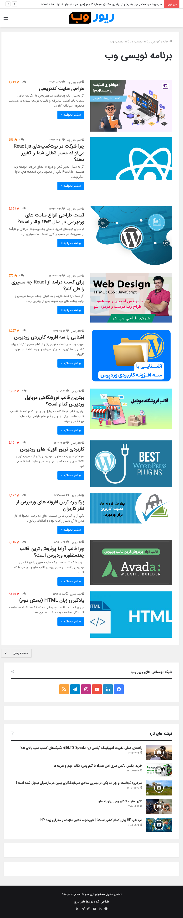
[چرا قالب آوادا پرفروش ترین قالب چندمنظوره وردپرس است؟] (131, 562)
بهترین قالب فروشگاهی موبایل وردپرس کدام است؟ (54, 401)
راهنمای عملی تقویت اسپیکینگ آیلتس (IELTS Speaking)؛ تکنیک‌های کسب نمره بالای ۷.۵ (81, 747)
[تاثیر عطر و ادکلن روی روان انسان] (159, 807)
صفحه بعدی (20, 653)
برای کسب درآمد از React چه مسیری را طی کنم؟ (47, 285)
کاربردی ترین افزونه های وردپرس (52, 449)
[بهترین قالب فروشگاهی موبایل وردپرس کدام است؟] (131, 409)
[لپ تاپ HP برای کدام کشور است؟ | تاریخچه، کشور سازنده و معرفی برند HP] (159, 825)
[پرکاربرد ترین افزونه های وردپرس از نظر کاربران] (131, 508)
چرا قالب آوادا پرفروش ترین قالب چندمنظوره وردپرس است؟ (52, 552)
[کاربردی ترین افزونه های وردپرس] (131, 463)
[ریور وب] (91, 18)
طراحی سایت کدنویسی (61, 88)
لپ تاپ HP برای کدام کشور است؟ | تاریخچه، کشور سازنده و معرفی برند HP (91, 820)
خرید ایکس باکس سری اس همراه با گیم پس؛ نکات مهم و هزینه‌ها (98, 765)
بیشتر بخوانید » (71, 114)
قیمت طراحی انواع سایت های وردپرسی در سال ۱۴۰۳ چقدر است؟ (51, 218)
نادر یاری (76, 330)
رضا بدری (75, 594)
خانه (166, 41)
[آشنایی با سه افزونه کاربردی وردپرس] (131, 355)
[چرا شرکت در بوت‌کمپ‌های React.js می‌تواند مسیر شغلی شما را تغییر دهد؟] (131, 158)
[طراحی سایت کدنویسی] (131, 106)
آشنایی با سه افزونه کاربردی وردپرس (49, 337)
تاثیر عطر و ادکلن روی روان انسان (120, 801)
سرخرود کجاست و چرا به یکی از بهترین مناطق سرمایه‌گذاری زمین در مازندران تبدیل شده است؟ (101, 4)
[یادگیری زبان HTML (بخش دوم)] (131, 614)
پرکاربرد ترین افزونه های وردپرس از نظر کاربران (50, 505)
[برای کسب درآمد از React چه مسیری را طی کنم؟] (131, 298)
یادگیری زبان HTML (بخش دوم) (51, 600)
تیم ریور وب (73, 82)
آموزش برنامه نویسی (147, 41)
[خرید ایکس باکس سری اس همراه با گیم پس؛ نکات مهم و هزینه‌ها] (159, 770)
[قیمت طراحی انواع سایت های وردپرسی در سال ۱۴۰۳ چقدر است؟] (131, 236)
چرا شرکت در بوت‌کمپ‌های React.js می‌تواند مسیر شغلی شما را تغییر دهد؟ (49, 153)
